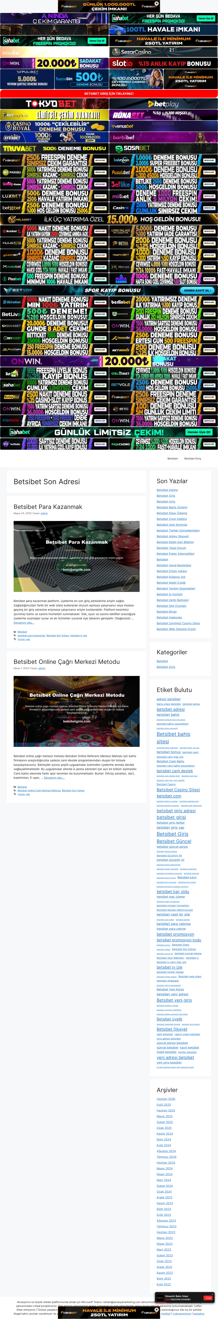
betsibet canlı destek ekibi (168, 776)
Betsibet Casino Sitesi (178, 789)
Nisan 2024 (165, 1174)
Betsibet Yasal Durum (171, 548)
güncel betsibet (167, 1047)
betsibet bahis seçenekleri (173, 723)
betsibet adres (191, 704)
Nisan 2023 (165, 1244)
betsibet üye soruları (191, 1024)
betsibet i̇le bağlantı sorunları (169, 873)
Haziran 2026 (166, 1099)
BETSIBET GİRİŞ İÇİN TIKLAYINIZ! (109, 93)
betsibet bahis (168, 715)
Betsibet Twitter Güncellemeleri (178, 530)
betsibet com (169, 795)
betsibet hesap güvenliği (167, 869)
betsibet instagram (188, 869)
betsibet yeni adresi (172, 994)
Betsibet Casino (166, 784)
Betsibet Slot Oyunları (171, 606)
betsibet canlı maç (190, 776)
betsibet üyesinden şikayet (168, 1024)
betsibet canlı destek (175, 771)
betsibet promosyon (175, 934)
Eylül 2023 (164, 1215)
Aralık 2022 (164, 1267)
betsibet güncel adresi (172, 846)
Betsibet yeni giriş (174, 1000)
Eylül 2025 (164, 1104)
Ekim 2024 (164, 1139)
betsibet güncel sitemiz (167, 851)
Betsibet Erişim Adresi (172, 571)
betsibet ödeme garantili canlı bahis (172, 1014)
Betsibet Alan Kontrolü (172, 524)
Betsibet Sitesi (180, 944)
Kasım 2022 (165, 1273)
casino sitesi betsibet (187, 1034)
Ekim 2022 (164, 1278)
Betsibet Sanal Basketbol (174, 565)
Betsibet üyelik (169, 1019)
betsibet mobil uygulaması (168, 901)
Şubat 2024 (165, 1186)
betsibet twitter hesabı (170, 972)
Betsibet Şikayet (172, 1029)
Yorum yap (24, 639)
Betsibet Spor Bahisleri (170, 957)
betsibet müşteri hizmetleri (173, 905)
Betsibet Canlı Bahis (170, 761)
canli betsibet (165, 1034)
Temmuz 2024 (166, 1157)
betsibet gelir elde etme (191, 805)
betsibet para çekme (171, 928)
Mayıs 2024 (165, 1168)
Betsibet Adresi (167, 490)
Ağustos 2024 (166, 1151)
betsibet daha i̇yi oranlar (167, 801)
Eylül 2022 (164, 1284)
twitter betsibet (187, 1052)
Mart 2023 (164, 1249)
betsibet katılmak (191, 873)
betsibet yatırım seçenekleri (169, 985)
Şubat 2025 (165, 1122)
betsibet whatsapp (168, 980)
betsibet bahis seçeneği (167, 728)
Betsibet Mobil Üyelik (171, 582)
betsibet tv (192, 957)
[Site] (54, 160)
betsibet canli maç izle (170, 756)
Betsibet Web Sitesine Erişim (176, 629)
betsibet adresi (171, 709)
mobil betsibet (166, 1052)
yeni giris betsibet (169, 1062)
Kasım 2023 (165, 1203)
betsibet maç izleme (171, 896)
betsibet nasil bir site (173, 914)
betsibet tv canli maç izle (171, 962)
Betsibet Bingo (167, 611)
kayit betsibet (189, 1047)
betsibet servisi (163, 945)
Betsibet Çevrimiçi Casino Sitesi (178, 623)
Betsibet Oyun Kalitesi (172, 519)
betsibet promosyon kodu (179, 940)
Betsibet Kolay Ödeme (172, 513)
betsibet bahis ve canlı (189, 748)
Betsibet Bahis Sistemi (172, 507)
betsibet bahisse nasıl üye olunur (171, 720)
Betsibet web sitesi (189, 976)
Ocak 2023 (164, 1261)
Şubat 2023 (165, 1255)
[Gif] (109, 219)
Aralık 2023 (164, 1197)
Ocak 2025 (164, 1128)
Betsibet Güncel (174, 841)
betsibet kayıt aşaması (166, 882)
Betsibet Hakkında (169, 617)
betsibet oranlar (183, 920)
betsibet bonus (169, 752)
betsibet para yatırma (174, 924)
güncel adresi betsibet (172, 1043)
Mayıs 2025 (165, 1116)
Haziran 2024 (166, 1162)
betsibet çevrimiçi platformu (169, 1010)
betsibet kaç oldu (173, 891)
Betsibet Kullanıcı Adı (171, 577)
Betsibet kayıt (187, 877)
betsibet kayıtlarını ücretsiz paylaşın (172, 886)
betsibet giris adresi (176, 810)
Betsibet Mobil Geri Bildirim (175, 542)
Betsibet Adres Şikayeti (173, 536)
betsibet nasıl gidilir (165, 920)
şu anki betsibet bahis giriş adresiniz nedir (175, 1067)
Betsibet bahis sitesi (173, 737)
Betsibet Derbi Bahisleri (173, 600)
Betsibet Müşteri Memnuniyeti (175, 910)
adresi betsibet (169, 699)
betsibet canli (190, 752)
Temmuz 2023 (166, 1226)
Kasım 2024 (165, 1133)
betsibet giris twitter (171, 822)
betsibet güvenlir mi (170, 860)
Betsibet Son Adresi (57, 635)
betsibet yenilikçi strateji (167, 1005)
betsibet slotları (163, 949)
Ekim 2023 (164, 1209)
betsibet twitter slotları (167, 977)
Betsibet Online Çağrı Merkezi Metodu (67, 661)
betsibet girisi (171, 817)
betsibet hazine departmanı (169, 865)
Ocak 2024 (164, 1191)
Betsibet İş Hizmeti (169, 594)
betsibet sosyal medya (188, 953)
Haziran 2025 (166, 1110)
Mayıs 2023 (165, 1238)
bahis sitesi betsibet (169, 704)
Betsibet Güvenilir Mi (169, 855)
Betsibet (173, 458)
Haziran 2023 (166, 1232)
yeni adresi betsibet (175, 1057)
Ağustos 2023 (166, 1220)
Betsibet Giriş (192, 458)
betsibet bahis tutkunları (167, 748)
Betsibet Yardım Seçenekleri (176, 588)
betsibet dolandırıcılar (189, 801)
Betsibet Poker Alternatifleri (175, 553)
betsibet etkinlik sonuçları (168, 805)
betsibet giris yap (170, 827)
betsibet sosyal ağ (165, 954)
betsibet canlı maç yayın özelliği (171, 780)
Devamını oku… (24, 622)
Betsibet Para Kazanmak (48, 506)
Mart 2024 (164, 1180)
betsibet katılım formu (166, 878)
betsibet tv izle (78, 635)
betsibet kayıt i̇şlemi (187, 882)
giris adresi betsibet (169, 1038)
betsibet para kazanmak (31, 635)
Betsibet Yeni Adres (170, 989)
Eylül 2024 (164, 1145)
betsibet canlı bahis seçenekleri (176, 765)
